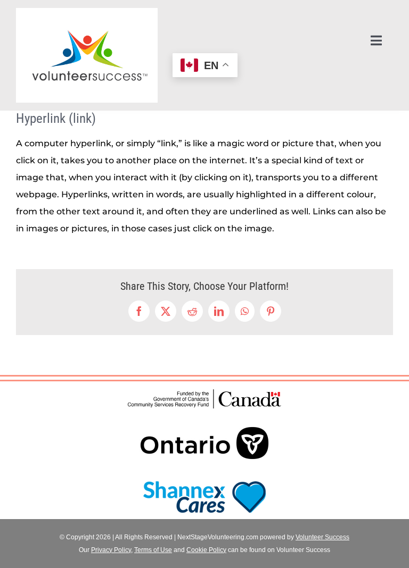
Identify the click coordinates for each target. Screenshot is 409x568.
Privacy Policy (111, 550)
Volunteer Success (322, 537)
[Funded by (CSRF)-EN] (204, 391)
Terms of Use (153, 550)
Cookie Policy (206, 550)
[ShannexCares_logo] (204, 479)
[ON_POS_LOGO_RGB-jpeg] (204, 415)
